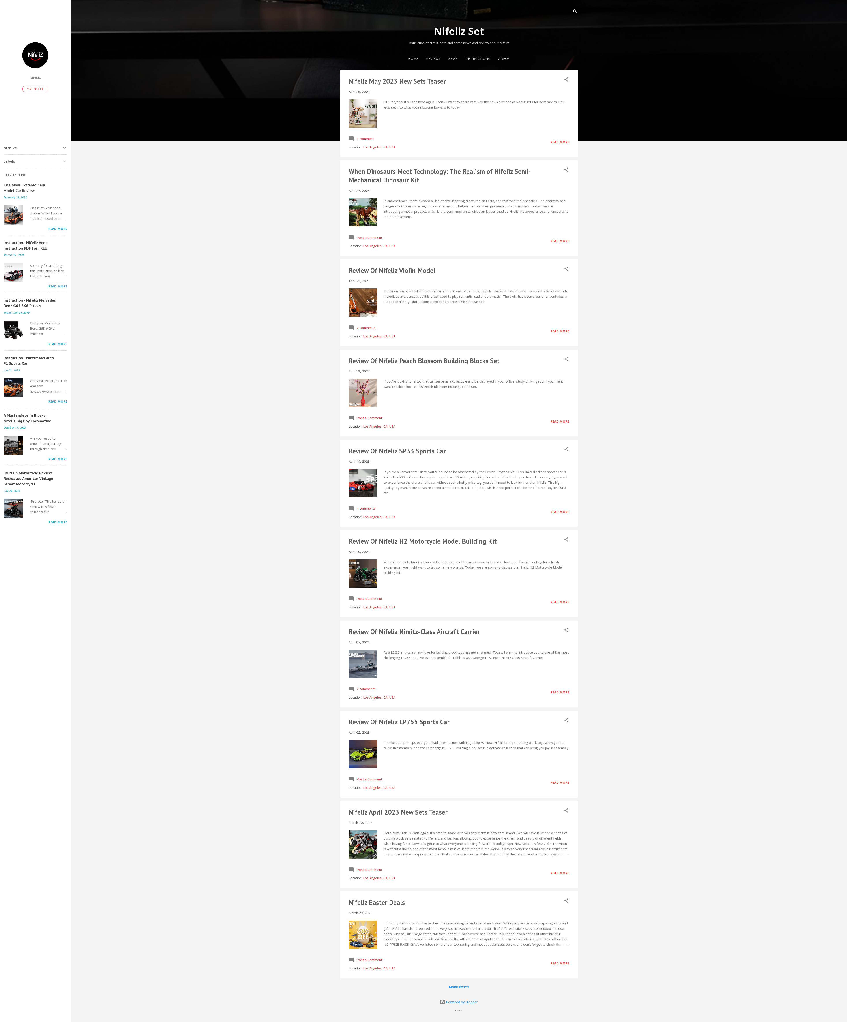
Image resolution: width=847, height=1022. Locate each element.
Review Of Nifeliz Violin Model (392, 270)
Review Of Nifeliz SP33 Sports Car (397, 451)
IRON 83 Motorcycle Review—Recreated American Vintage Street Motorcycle (29, 478)
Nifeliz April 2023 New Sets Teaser (398, 812)
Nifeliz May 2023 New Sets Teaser (397, 81)
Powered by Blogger (461, 1002)
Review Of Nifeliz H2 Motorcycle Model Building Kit (423, 541)
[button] (566, 80)
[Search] (575, 12)
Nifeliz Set (459, 31)
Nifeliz (35, 78)
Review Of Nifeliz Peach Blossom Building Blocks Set (424, 360)
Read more (559, 142)
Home (413, 58)
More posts (459, 987)
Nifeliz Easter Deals (377, 902)
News (452, 58)
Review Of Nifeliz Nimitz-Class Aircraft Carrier (414, 631)
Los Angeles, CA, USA (379, 147)
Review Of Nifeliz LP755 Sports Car (399, 722)
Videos (504, 58)
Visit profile (35, 89)
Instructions (477, 58)
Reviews (433, 58)
